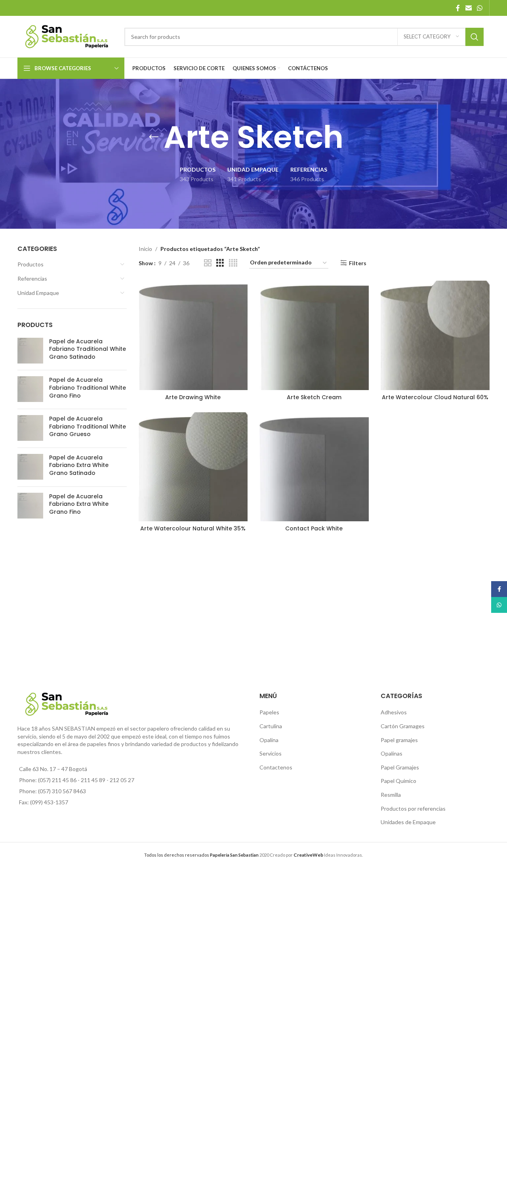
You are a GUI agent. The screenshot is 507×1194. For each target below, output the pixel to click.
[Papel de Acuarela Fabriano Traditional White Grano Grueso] (30, 428)
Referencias (32, 278)
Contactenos (275, 767)
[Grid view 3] (220, 263)
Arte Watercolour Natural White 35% (193, 528)
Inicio (145, 248)
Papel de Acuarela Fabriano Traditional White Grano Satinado (87, 349)
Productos (30, 264)
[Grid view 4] (233, 263)
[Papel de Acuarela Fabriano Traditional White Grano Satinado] (30, 351)
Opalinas (391, 753)
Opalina (268, 740)
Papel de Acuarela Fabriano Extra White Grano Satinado (79, 465)
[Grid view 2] (208, 263)
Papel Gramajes (400, 767)
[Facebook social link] (458, 8)
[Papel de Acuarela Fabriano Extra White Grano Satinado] (30, 467)
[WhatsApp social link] (480, 8)
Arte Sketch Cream (314, 397)
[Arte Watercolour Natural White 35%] (193, 467)
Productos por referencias (413, 808)
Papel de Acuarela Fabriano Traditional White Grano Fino (87, 387)
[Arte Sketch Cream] (314, 335)
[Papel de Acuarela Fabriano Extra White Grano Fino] (30, 506)
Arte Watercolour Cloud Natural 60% (435, 397)
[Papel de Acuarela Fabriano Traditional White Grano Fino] (30, 389)
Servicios (270, 753)
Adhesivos (394, 712)
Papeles (269, 712)
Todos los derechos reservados (201, 854)
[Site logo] (66, 36)
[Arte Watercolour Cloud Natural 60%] (435, 335)
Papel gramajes (399, 740)
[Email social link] (468, 8)
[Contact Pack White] (314, 467)
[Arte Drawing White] (193, 335)
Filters (357, 263)
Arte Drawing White (193, 397)
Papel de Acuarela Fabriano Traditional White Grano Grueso (87, 426)
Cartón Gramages (403, 726)
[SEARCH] (474, 37)
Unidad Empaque (38, 292)
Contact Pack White (314, 528)
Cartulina (270, 726)
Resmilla (391, 794)
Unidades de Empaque (408, 822)
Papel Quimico (398, 780)
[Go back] (154, 137)
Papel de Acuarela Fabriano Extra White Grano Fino (79, 504)
